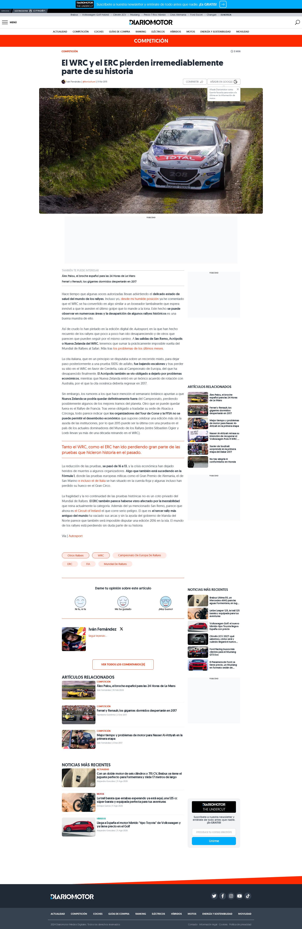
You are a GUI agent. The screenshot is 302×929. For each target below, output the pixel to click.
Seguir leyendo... (98, 635)
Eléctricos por (21, 11)
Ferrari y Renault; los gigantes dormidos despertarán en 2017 (99, 281)
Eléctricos (158, 31)
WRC (101, 555)
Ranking (141, 31)
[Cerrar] (238, 89)
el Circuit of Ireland (88, 511)
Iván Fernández (73, 81)
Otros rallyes (76, 555)
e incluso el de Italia (91, 481)
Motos (190, 31)
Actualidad (60, 31)
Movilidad (242, 31)
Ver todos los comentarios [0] (123, 664)
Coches (98, 31)
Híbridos (175, 31)
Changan (212, 14)
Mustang (135, 14)
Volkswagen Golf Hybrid (95, 14)
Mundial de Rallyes (115, 564)
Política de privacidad (240, 924)
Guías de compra (119, 31)
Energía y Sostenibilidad (215, 31)
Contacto (192, 924)
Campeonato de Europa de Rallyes (139, 555)
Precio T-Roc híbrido (155, 14)
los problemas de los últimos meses (138, 348)
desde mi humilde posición (140, 299)
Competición (81, 31)
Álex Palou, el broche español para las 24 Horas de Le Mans (98, 276)
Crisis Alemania (178, 14)
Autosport (75, 536)
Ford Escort (196, 14)
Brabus (74, 14)
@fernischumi (89, 81)
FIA (88, 564)
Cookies (223, 924)
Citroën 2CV (119, 14)
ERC (69, 564)
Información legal (208, 924)
